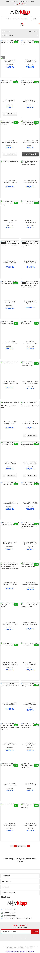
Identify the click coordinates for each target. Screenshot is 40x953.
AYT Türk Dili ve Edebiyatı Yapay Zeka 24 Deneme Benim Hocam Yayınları (30, 703)
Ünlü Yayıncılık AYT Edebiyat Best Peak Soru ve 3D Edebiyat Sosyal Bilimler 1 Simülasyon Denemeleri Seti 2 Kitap (30, 302)
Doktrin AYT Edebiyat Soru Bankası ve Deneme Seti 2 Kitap (30, 663)
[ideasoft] (10, 952)
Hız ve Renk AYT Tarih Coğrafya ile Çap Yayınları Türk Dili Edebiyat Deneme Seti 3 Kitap (30, 543)
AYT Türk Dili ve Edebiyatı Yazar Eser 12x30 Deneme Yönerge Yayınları (30, 824)
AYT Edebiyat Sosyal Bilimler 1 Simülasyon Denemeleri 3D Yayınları (30, 462)
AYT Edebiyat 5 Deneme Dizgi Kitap (9, 824)
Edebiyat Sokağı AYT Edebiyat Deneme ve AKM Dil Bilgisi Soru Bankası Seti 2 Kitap (30, 623)
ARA (35, 19)
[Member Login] (22, 24)
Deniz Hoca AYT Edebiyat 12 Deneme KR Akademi (10, 382)
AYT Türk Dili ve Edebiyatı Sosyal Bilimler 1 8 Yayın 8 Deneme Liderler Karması (30, 583)
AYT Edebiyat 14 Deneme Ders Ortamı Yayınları (10, 101)
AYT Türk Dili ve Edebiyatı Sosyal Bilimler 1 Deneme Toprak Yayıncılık (10, 502)
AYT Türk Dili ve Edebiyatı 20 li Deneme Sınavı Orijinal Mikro (9, 342)
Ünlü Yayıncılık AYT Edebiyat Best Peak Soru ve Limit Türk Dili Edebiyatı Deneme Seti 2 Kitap (9, 261)
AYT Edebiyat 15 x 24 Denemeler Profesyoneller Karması (9, 221)
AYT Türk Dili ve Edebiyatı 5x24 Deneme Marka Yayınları (10, 784)
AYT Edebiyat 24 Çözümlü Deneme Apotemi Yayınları (10, 462)
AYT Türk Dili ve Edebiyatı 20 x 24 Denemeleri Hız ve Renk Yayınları (30, 60)
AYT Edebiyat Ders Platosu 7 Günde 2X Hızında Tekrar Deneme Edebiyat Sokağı (30, 181)
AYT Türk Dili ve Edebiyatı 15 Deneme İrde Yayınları (10, 181)
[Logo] (20, 12)
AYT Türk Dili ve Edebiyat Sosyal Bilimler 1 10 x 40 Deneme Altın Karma (10, 141)
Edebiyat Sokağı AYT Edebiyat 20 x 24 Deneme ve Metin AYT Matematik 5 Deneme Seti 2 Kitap (9, 422)
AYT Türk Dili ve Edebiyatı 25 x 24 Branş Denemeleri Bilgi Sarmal (10, 623)
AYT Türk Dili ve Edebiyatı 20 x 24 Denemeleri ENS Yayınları (30, 221)
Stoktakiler (7, 31)
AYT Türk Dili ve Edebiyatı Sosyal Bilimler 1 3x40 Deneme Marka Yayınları (30, 744)
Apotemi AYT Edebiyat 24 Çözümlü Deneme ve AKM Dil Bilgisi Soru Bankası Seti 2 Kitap (30, 422)
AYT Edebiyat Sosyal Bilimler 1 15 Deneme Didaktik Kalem (10, 543)
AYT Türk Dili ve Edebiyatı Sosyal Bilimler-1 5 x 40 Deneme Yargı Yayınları (30, 784)
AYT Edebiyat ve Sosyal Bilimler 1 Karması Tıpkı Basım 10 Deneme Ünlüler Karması (30, 141)
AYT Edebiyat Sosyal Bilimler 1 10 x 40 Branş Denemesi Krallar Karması (30, 502)
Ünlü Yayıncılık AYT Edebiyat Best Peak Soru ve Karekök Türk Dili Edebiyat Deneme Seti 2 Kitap (30, 261)
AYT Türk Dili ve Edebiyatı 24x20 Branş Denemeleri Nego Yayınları (30, 101)
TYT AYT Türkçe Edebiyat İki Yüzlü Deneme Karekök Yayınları (10, 302)
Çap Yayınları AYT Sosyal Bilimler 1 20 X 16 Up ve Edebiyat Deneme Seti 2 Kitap (30, 382)
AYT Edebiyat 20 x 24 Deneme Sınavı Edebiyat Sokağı (10, 663)
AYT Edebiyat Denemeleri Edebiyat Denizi (30, 342)
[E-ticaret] (19, 952)
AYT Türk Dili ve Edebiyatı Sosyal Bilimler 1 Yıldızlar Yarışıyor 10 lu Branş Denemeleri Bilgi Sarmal (10, 744)
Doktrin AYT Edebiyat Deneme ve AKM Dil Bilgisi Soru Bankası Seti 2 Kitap (10, 703)
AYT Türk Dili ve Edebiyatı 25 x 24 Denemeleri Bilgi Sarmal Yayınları (10, 60)
